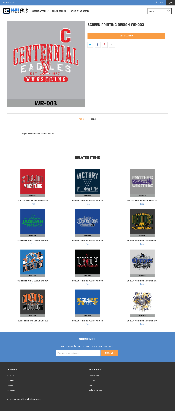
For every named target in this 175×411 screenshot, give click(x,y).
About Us (10, 375)
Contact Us (11, 390)
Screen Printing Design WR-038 (87, 223)
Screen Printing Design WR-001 (142, 223)
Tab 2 (93, 119)
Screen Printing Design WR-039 (87, 263)
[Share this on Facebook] (97, 45)
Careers (10, 385)
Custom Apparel (39, 11)
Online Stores (59, 11)
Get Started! (126, 35)
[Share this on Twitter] (90, 45)
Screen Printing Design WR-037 (142, 263)
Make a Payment (95, 390)
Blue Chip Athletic (19, 399)
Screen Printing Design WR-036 (33, 303)
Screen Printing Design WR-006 (33, 223)
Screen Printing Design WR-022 (142, 183)
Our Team (10, 380)
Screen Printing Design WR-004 (33, 263)
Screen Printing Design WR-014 (142, 303)
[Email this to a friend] (112, 45)
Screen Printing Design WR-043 (87, 303)
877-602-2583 (8, 3)
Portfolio (92, 380)
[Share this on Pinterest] (105, 45)
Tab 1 (81, 119)
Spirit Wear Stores (80, 11)
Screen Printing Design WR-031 (33, 183)
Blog (90, 385)
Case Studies (94, 375)
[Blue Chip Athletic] (15, 10)
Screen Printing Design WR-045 (87, 183)
